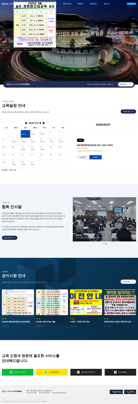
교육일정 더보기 (127, 111)
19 (60, 147)
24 (41, 154)
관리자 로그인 (131, 3)
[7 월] (26, 123)
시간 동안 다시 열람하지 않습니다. (24, 49)
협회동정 (80, 4)
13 (3, 147)
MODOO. (45, 401)
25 (51, 154)
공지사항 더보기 (127, 281)
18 (50, 147)
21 (13, 154)
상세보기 (83, 157)
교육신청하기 (123, 84)
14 (13, 147)
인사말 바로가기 (8, 238)
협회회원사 (93, 4)
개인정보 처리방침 (116, 392)
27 (4, 162)
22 (22, 154)
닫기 (54, 49)
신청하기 (95, 157)
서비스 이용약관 (130, 392)
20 (4, 154)
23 (32, 154)
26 (60, 154)
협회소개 (106, 4)
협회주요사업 (67, 4)
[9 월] (43, 123)
